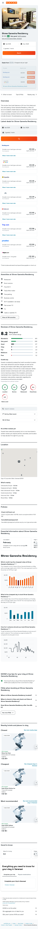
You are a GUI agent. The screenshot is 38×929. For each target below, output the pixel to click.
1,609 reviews (22, 36)
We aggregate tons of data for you (13, 911)
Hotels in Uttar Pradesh (6, 925)
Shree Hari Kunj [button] (6, 753)
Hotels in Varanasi (9, 885)
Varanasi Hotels (18, 925)
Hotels (14, 923)
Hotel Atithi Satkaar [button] (7, 825)
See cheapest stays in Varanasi (30, 764)
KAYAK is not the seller (9, 908)
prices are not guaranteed (9, 903)
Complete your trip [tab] (9, 874)
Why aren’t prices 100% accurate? (13, 914)
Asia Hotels (20, 923)
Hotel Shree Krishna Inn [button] (8, 788)
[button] (3, 3)
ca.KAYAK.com (7, 923)
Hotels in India (28, 923)
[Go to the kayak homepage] (11, 3)
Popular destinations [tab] (24, 874)
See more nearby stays (30, 730)
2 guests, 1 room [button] (8, 48)
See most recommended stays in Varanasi (30, 802)
